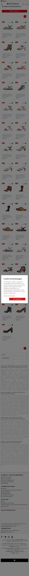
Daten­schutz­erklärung (9, 293)
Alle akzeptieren (17, 299)
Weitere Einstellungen (9, 296)
